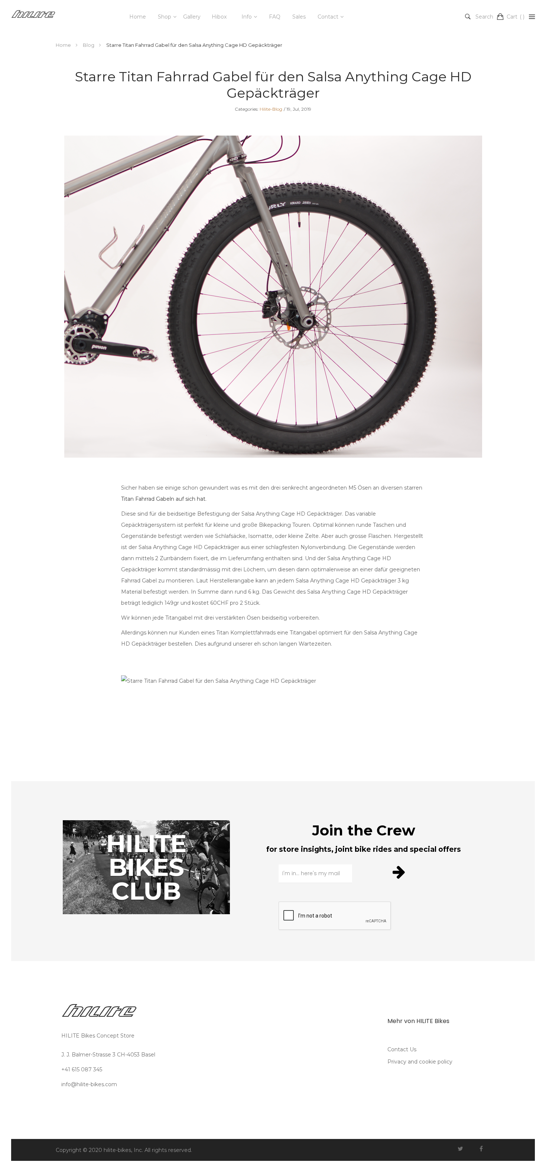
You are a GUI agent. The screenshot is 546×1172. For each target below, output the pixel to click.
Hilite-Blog (271, 109)
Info (246, 16)
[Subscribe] (400, 871)
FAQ (274, 16)
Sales (299, 16)
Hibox (219, 16)
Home (137, 16)
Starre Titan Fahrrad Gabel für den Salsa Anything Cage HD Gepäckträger (273, 84)
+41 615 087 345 (81, 1069)
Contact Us (401, 1049)
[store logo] (33, 16)
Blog (89, 45)
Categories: (247, 109)
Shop (164, 16)
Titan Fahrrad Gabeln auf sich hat (163, 499)
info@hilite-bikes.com (89, 1084)
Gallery (192, 16)
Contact (328, 16)
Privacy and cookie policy (419, 1061)
